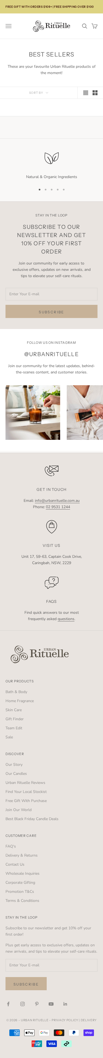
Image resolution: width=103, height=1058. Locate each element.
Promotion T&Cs (19, 891)
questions (66, 618)
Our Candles (16, 773)
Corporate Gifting (20, 882)
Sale (9, 737)
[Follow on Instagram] (22, 1004)
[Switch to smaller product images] (95, 93)
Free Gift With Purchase (26, 800)
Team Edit (13, 728)
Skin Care (13, 710)
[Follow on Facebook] (8, 1004)
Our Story (14, 764)
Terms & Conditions (22, 900)
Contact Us (14, 864)
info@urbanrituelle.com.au (57, 500)
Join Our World (18, 809)
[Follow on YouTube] (51, 1004)
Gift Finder (14, 719)
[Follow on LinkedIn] (65, 1004)
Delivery (89, 1020)
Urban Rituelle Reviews (25, 782)
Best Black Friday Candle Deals (32, 818)
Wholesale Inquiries (22, 873)
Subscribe (51, 312)
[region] (51, 165)
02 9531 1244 (58, 507)
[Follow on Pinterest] (37, 1004)
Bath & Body (16, 691)
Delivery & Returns (21, 855)
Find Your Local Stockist (26, 791)
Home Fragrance (19, 701)
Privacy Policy (65, 1020)
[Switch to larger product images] (85, 93)
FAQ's (10, 846)
